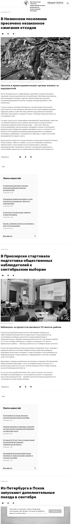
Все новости (7, 236)
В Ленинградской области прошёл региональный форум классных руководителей (15, 188)
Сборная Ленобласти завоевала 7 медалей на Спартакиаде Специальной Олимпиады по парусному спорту (18, 429)
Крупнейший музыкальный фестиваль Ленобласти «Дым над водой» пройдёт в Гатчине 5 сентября (18, 455)
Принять (55, 511)
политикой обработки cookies (37, 513)
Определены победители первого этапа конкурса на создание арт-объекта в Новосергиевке (17, 201)
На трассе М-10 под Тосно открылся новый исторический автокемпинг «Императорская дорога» (18, 442)
